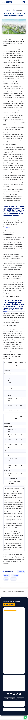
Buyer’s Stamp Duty (8, 630)
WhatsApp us (21, 671)
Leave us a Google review (15, 696)
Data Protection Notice (10, 698)
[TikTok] (17, 694)
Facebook (15, 575)
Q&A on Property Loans (9, 637)
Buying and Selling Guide (9, 628)
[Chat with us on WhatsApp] (25, 717)
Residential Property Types (10, 616)
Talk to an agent (10, 604)
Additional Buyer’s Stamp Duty (10, 632)
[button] (24, 2)
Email (6, 579)
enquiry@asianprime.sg (11, 671)
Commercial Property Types (10, 619)
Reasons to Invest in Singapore (11, 614)
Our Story (6, 648)
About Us (6, 646)
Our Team (6, 650)
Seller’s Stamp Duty (8, 634)
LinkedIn (7, 575)
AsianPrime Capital (14, 679)
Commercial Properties (14, 685)
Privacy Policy (20, 698)
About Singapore (8, 612)
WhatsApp (21, 571)
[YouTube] (11, 694)
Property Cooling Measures (10, 639)
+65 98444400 (9, 669)
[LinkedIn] (20, 694)
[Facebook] (8, 694)
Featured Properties (8, 655)
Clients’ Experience (8, 652)
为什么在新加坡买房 (8, 621)
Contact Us (6, 657)
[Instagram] (14, 694)
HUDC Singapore (14, 682)
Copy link (14, 579)
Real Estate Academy (14, 688)
